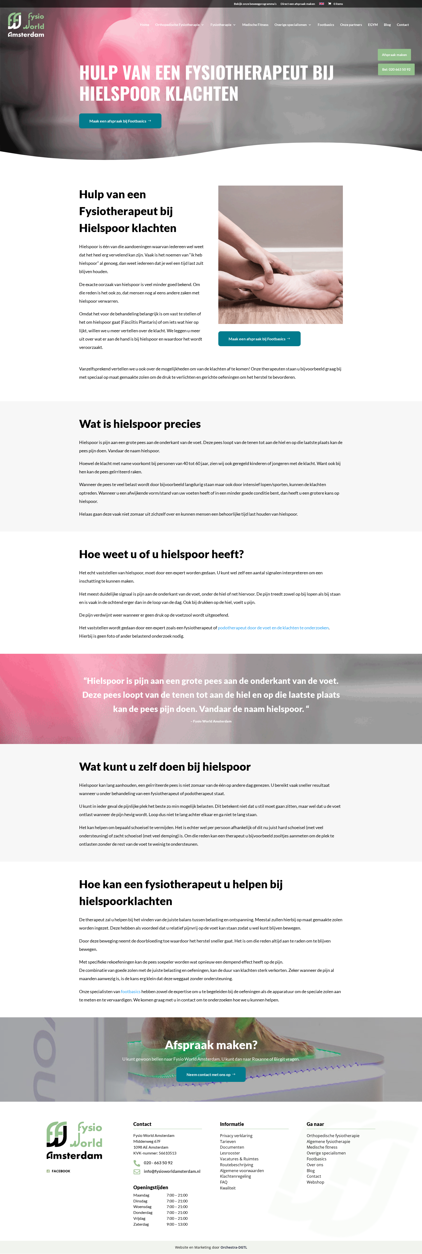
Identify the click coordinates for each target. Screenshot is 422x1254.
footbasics (131, 991)
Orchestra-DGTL (234, 1247)
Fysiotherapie (221, 25)
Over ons (315, 1164)
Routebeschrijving (236, 1164)
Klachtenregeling (235, 1176)
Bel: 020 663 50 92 (396, 69)
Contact (403, 25)
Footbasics (326, 25)
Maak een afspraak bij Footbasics (117, 121)
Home (144, 25)
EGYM (373, 25)
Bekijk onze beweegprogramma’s (255, 4)
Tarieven (228, 1141)
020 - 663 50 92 (158, 1162)
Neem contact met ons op (209, 1074)
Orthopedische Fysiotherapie (177, 25)
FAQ (223, 1182)
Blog (387, 25)
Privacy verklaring (236, 1135)
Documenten (232, 1147)
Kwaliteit (228, 1188)
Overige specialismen (290, 25)
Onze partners (351, 25)
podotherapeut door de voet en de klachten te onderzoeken (273, 627)
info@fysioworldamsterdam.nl (172, 1171)
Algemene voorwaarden (242, 1170)
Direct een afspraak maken (298, 4)
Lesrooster (230, 1153)
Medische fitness (322, 1147)
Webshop (315, 1182)
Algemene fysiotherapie (328, 1141)
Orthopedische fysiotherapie (333, 1135)
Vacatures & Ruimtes (239, 1159)
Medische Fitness (255, 25)
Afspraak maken (394, 55)
